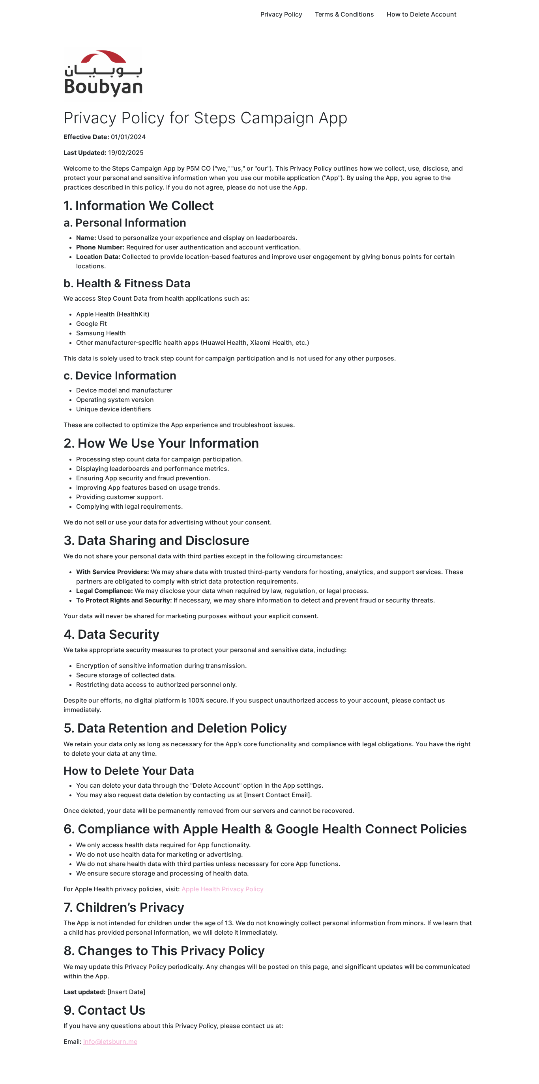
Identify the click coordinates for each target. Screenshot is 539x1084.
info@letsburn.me (110, 1041)
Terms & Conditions (344, 14)
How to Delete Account (422, 14)
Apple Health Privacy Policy (223, 889)
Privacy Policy (281, 14)
